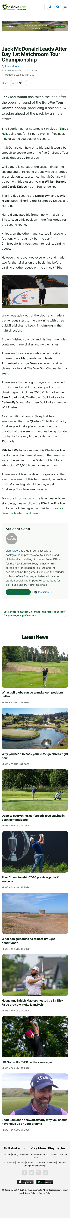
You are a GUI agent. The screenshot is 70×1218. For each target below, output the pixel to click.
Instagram (43, 592)
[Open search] (57, 7)
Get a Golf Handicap (39, 1154)
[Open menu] (65, 7)
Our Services (9, 1162)
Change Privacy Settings (35, 1165)
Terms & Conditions (47, 1162)
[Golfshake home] (14, 6)
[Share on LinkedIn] (13, 83)
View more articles (18, 592)
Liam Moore (12, 66)
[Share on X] (20, 83)
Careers (53, 1154)
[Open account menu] (50, 7)
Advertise (61, 1162)
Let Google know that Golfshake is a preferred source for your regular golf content (34, 613)
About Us (20, 1162)
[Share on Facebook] (28, 83)
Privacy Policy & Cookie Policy (37, 1193)
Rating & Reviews (20, 1154)
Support (7, 1154)
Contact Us (31, 1162)
